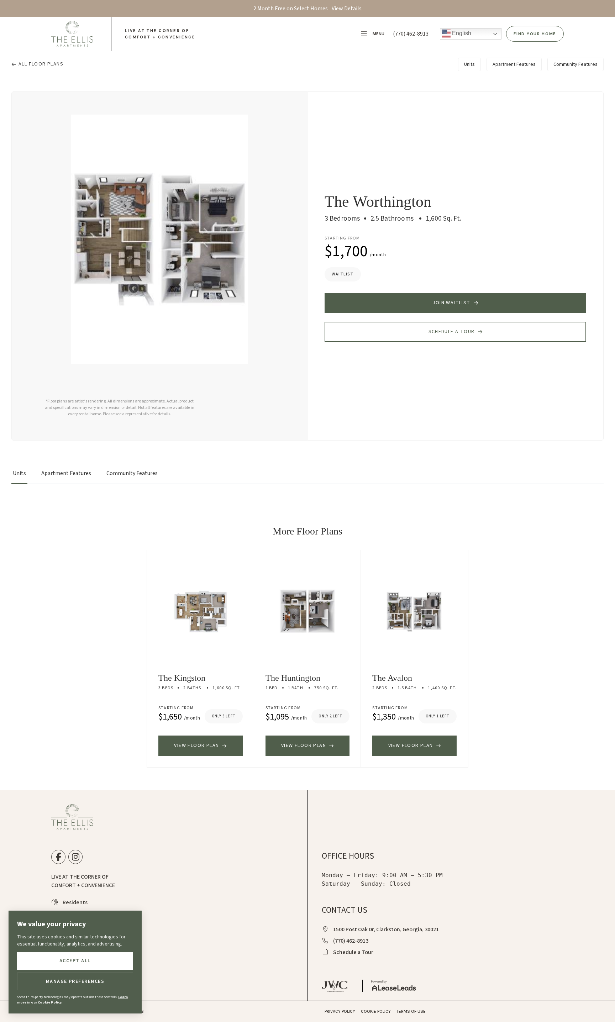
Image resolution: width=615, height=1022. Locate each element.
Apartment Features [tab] (514, 64)
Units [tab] (469, 64)
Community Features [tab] (575, 64)
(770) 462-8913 (411, 34)
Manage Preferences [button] (75, 981)
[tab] (19, 476)
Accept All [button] (75, 960)
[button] (373, 34)
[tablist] (307, 476)
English (461, 33)
